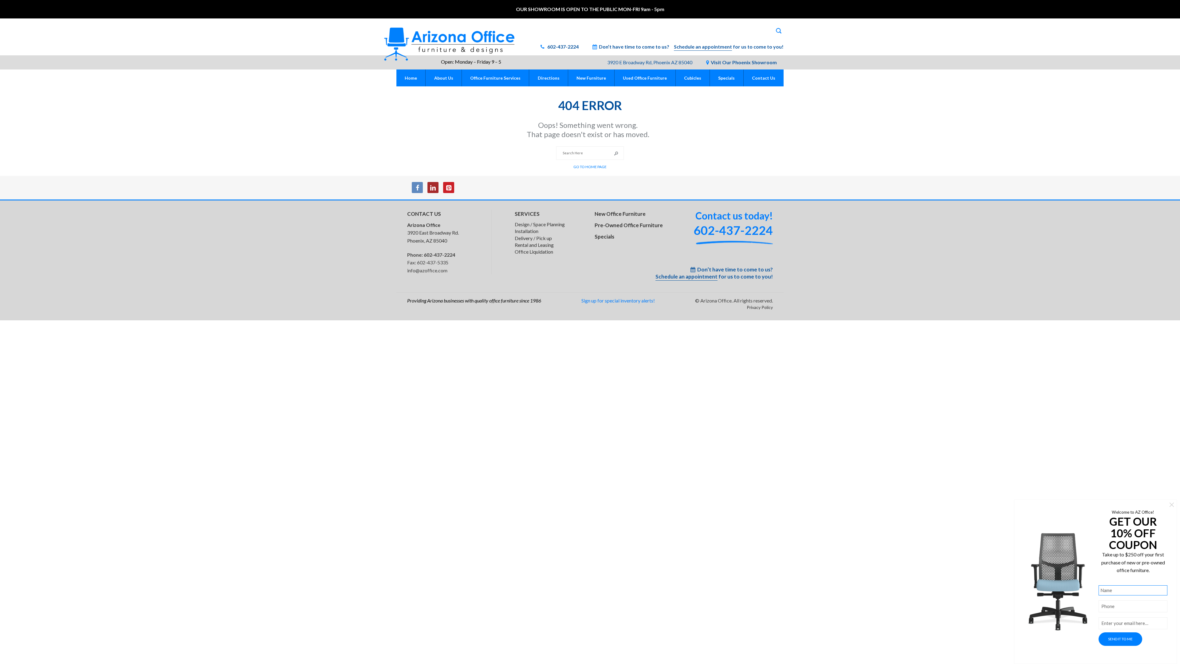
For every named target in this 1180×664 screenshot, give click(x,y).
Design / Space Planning (540, 224)
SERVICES (527, 214)
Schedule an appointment (703, 46)
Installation (526, 231)
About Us (443, 78)
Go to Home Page (590, 166)
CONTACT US (424, 214)
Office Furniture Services (495, 78)
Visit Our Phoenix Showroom (744, 62)
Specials (726, 78)
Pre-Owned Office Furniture (629, 225)
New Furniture (591, 78)
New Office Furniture (620, 214)
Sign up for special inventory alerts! (618, 300)
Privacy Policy (760, 307)
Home (411, 78)
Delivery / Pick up (533, 238)
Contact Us (763, 78)
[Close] (1171, 505)
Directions (549, 78)
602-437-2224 (562, 46)
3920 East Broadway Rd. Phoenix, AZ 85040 (433, 232)
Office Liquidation (534, 252)
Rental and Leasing (534, 245)
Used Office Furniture (645, 78)
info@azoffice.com (427, 270)
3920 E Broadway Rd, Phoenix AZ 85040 (649, 62)
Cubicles (692, 78)
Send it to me (1120, 639)
